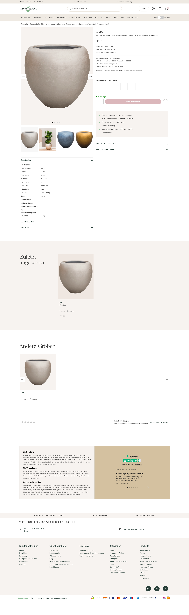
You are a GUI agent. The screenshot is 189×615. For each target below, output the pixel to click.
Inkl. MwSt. (154, 17)
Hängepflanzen (145, 556)
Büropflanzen (115, 556)
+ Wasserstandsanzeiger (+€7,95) (109, 64)
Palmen (142, 553)
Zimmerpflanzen (116, 570)
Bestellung (23, 561)
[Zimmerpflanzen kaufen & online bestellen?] (28, 8)
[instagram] (148, 588)
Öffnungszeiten (55, 556)
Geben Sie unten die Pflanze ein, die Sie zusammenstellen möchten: (119, 71)
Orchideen (144, 570)
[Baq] (76, 276)
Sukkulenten (144, 558)
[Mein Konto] (153, 8)
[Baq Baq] (38, 372)
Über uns (22, 564)
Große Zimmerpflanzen (118, 561)
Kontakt (22, 550)
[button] (52, 122)
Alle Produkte (145, 550)
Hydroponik (114, 558)
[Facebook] (157, 588)
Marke (43, 24)
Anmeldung (53, 550)
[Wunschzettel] (160, 8)
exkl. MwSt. (167, 17)
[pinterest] (165, 588)
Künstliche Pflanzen (117, 572)
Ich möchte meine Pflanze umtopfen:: (108, 58)
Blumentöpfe (35, 24)
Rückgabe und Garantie (28, 558)
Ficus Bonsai (144, 578)
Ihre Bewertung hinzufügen (159, 422)
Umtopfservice (81, 2)
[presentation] (23, 76)
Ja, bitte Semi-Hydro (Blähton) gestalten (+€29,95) (114, 61)
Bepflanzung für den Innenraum (92, 553)
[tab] (34, 562)
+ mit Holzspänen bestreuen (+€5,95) (110, 66)
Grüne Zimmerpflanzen (148, 561)
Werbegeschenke (86, 556)
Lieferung (23, 556)
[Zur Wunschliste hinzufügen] (165, 101)
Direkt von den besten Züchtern (32, 2)
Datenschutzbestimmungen (60, 561)
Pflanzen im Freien (117, 553)
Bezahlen (23, 553)
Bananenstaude (146, 564)
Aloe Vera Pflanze (146, 567)
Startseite (24, 24)
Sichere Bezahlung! (125, 2)
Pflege (112, 564)
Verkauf (113, 550)
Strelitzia (143, 575)
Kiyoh (33, 598)
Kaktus (142, 572)
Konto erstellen (55, 553)
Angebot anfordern (87, 550)
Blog (51, 558)
